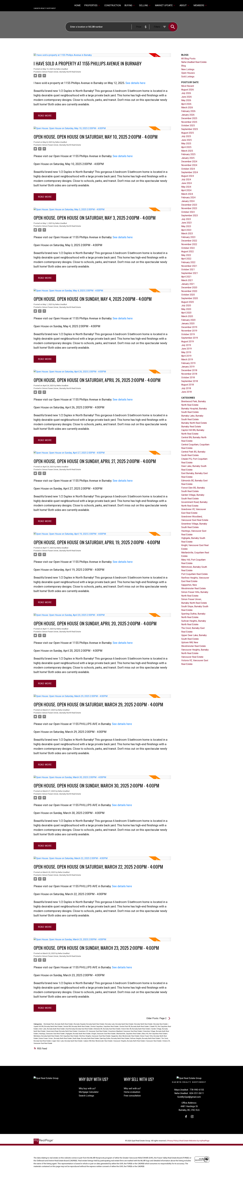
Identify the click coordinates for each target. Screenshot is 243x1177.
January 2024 (187, 201)
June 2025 (186, 140)
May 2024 (186, 186)
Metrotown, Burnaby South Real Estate (46, 1036)
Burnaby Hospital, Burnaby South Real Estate (89, 1024)
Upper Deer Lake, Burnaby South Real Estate (67, 1041)
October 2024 (188, 168)
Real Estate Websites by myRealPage (194, 1141)
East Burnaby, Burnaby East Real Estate (79, 1029)
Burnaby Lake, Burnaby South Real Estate (119, 1024)
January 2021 (187, 284)
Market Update (164, 5)
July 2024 (186, 179)
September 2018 (189, 381)
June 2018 (186, 392)
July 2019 (186, 345)
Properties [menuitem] (90, 5)
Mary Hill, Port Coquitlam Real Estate (154, 1034)
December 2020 (189, 287)
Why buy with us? (87, 1088)
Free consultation (132, 1095)
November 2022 (189, 244)
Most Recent (187, 86)
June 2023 (186, 222)
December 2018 (189, 370)
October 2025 (188, 125)
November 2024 (189, 165)
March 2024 (187, 194)
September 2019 (189, 338)
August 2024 (187, 176)
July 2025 (186, 136)
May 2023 (186, 226)
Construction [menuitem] (112, 5)
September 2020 (189, 298)
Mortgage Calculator (89, 1092)
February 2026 (188, 111)
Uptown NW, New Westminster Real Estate (98, 1041)
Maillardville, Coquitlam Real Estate (129, 1034)
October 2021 (188, 269)
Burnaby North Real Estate (143, 1024)
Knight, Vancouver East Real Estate (104, 1034)
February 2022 (188, 262)
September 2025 (189, 129)
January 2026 (187, 114)
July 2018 (186, 388)
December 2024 (189, 161)
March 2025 (187, 150)
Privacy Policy (172, 1141)
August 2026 (187, 89)
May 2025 (186, 143)
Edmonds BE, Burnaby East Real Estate (107, 1029)
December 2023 (189, 204)
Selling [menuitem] (143, 5)
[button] (186, 1116)
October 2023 (188, 212)
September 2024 (189, 172)
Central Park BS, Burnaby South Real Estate (134, 1026)
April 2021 (186, 276)
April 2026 (186, 104)
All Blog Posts (188, 58)
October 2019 (188, 334)
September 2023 (189, 215)
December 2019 (189, 327)
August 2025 (187, 132)
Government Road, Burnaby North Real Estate (62, 1031)
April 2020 (186, 312)
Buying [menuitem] (128, 5)
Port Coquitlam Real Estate (69, 1036)
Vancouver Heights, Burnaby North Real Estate (129, 1041)
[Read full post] (102, 56)
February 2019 (188, 363)
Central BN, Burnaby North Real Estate (76, 1026)
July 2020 (186, 305)
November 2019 (189, 330)
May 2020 (186, 309)
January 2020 (187, 323)
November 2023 (189, 208)
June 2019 (186, 348)
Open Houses (188, 73)
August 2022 (187, 251)
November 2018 (189, 374)
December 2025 (189, 118)
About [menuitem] (183, 5)
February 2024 (188, 197)
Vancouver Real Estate (154, 1041)
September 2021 (189, 273)
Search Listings (86, 1095)
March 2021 (187, 280)
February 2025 (188, 154)
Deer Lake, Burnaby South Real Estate (52, 1029)
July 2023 (186, 219)
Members (199, 5)
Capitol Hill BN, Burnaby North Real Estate (48, 1026)
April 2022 (186, 258)
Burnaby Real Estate (161, 1024)
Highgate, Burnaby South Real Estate (78, 1034)
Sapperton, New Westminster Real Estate (126, 1036)
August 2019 (187, 341)
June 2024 (186, 183)
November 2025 (189, 122)
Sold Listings (187, 76)
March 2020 (187, 316)
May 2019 (186, 352)
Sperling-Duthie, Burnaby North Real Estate (115, 1038)
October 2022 (188, 248)
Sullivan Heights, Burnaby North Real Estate (145, 1038)
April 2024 (186, 190)
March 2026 (187, 107)
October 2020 (188, 294)
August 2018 (187, 384)
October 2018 (188, 377)
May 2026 (186, 100)
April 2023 (186, 230)
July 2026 (186, 93)
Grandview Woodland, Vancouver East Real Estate (125, 1031)
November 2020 (189, 291)
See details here (135, 83)
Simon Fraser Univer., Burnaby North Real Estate (61, 72)
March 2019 (187, 359)
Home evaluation (132, 1092)
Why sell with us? (132, 1088)
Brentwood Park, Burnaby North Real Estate (58, 1024)
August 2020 (187, 302)
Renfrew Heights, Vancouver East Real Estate (95, 1036)
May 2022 (186, 255)
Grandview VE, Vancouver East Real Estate (93, 1031)
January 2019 (187, 366)
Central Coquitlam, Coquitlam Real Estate (105, 1026)
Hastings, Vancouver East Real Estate (52, 1034)
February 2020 (188, 320)
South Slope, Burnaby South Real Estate (86, 1038)
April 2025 (186, 147)
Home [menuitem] (77, 5)
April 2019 (186, 356)
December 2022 (189, 240)
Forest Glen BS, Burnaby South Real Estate (136, 1029)
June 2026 (186, 96)
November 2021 (189, 266)
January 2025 (187, 158)
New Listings (187, 69)
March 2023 (187, 233)
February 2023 (188, 237)
